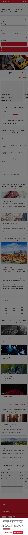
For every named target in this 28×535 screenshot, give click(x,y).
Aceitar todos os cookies (18, 532)
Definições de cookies (8, 532)
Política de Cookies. (6, 529)
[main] (14, 526)
